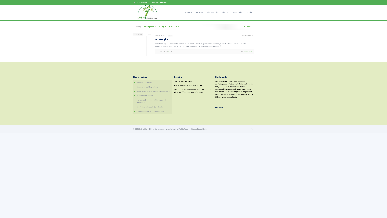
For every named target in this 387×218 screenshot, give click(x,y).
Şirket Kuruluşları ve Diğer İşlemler (150, 107)
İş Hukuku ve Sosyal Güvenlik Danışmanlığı (153, 91)
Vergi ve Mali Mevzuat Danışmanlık (150, 111)
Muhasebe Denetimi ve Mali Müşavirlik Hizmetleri (151, 101)
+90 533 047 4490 (141, 2)
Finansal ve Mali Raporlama (147, 87)
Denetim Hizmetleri (144, 82)
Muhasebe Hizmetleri (145, 95)
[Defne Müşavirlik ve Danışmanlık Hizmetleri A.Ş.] (147, 12)
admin (171, 35)
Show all (249, 27)
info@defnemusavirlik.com (159, 2)
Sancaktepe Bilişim (199, 129)
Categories (149, 27)
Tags (162, 27)
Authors (174, 27)
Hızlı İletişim (161, 39)
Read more (247, 51)
